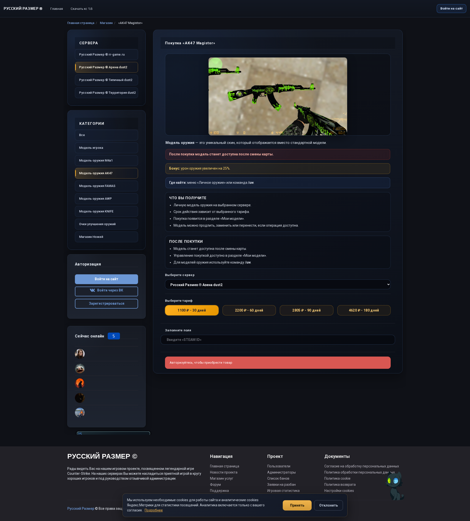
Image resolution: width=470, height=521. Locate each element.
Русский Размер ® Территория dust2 (107, 92)
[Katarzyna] (106, 353)
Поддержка (219, 491)
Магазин (106, 23)
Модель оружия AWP (95, 198)
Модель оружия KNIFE (96, 211)
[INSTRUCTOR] (106, 368)
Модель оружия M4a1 (96, 160)
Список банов (278, 478)
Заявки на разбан (281, 484)
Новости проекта (223, 472)
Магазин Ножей (91, 237)
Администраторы (281, 472)
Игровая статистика (283, 491)
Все (82, 135)
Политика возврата (340, 484)
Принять (297, 505)
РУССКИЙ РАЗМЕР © (102, 457)
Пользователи (278, 466)
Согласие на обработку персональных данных (361, 466)
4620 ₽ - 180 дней (364, 310)
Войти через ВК (109, 290)
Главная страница (80, 23)
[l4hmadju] (106, 383)
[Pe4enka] (106, 412)
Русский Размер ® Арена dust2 (103, 67)
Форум (215, 484)
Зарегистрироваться (106, 303)
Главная (56, 9)
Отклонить (328, 505)
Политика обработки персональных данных (359, 472)
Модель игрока (91, 148)
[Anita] (106, 397)
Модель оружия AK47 (95, 173)
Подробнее (154, 510)
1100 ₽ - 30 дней (191, 310)
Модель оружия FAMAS (97, 186)
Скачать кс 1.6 (82, 9)
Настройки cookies (339, 491)
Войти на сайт (451, 8)
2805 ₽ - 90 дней (306, 310)
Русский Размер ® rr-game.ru (102, 54)
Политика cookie (337, 478)
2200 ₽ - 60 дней (249, 310)
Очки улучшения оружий (97, 224)
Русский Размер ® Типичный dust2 (105, 80)
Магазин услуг (221, 478)
